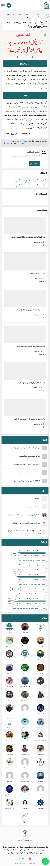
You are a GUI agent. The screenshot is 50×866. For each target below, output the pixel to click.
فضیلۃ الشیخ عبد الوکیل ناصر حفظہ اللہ (32, 550)
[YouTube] (30, 858)
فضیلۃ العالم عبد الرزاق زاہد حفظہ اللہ (31, 184)
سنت (9, 603)
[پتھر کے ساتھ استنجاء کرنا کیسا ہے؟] (25, 262)
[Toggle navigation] (3, 5)
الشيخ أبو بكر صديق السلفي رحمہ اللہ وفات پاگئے (26, 523)
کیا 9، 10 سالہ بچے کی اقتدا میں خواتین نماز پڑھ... (31, 383)
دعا (16, 569)
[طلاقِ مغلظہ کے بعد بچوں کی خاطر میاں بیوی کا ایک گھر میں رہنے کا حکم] (25, 407)
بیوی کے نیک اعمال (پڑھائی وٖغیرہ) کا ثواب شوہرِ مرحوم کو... (28, 237)
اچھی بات (11, 598)
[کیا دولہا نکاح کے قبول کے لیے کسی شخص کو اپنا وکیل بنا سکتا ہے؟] (25, 334)
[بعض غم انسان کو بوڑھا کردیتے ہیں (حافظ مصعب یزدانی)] (44, 515)
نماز (14, 555)
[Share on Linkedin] (12, 144)
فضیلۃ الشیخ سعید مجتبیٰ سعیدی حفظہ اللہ (31, 565)
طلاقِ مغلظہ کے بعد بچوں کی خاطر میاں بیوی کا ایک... (29, 419)
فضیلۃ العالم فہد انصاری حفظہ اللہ (33, 569)
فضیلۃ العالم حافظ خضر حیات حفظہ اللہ (32, 560)
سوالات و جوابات (27, 141)
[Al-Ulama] (46, 5)
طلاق (24, 181)
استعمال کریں (34, 163)
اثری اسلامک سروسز (34, 507)
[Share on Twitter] (8, 144)
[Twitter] (23, 858)
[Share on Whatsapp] (19, 144)
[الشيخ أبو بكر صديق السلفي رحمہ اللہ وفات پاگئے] (44, 523)
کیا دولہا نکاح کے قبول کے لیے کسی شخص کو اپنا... (30, 346)
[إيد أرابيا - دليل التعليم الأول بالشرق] (25, 833)
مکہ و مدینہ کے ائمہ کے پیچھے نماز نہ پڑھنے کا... (31, 310)
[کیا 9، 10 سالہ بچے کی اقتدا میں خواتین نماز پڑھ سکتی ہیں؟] (25, 371)
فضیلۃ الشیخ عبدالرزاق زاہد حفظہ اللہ (32, 584)
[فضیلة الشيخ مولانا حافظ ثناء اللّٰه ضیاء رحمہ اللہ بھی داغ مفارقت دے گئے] (45, 532)
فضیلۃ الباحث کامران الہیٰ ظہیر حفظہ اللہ (31, 593)
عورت (17, 181)
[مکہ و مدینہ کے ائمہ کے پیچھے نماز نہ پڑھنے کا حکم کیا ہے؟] (25, 298)
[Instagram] (26, 858)
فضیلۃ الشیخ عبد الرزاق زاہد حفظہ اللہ (32, 598)
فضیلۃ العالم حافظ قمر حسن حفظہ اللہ (25, 608)
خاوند (43, 181)
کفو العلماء (37, 498)
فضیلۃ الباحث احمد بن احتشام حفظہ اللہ (32, 579)
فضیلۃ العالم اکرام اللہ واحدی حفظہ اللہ (31, 574)
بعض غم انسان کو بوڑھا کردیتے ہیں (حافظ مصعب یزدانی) (24, 515)
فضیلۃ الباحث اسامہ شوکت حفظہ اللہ (33, 589)
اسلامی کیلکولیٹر (33, 152)
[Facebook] (19, 858)
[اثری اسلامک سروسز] (44, 507)
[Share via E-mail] (23, 144)
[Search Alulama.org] (9, 5)
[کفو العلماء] (44, 498)
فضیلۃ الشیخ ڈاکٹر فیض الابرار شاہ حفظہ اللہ (30, 603)
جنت (8, 589)
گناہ (44, 608)
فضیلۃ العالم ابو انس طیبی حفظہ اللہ (33, 555)
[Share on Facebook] (4, 144)
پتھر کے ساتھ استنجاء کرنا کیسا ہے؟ (34, 273)
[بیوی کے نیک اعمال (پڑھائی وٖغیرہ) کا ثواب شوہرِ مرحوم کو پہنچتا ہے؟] (25, 225)
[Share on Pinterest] (15, 144)
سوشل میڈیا (33, 181)
